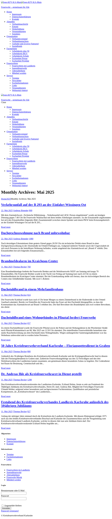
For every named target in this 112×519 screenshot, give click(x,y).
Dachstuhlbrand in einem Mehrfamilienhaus (32, 289)
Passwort (5, 496)
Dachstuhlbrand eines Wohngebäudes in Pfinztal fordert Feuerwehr (48, 317)
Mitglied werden (14, 480)
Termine (10, 454)
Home (3, 199)
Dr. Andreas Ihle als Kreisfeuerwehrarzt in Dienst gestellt (41, 374)
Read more (6, 227)
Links (9, 459)
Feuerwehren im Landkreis (18, 470)
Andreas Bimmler (20, 210)
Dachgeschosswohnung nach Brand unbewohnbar (35, 233)
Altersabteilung (13, 475)
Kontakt (10, 444)
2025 (8, 199)
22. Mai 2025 (7, 210)
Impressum (11, 439)
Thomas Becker (20, 267)
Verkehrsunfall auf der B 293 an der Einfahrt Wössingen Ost (43, 204)
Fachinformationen (15, 457)
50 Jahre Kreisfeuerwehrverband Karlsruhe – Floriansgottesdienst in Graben (55, 345)
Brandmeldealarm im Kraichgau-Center (29, 261)
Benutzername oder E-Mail (12, 490)
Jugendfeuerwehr (14, 472)
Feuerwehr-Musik (14, 477)
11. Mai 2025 (7, 267)
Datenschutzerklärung (16, 441)
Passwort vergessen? (10, 511)
